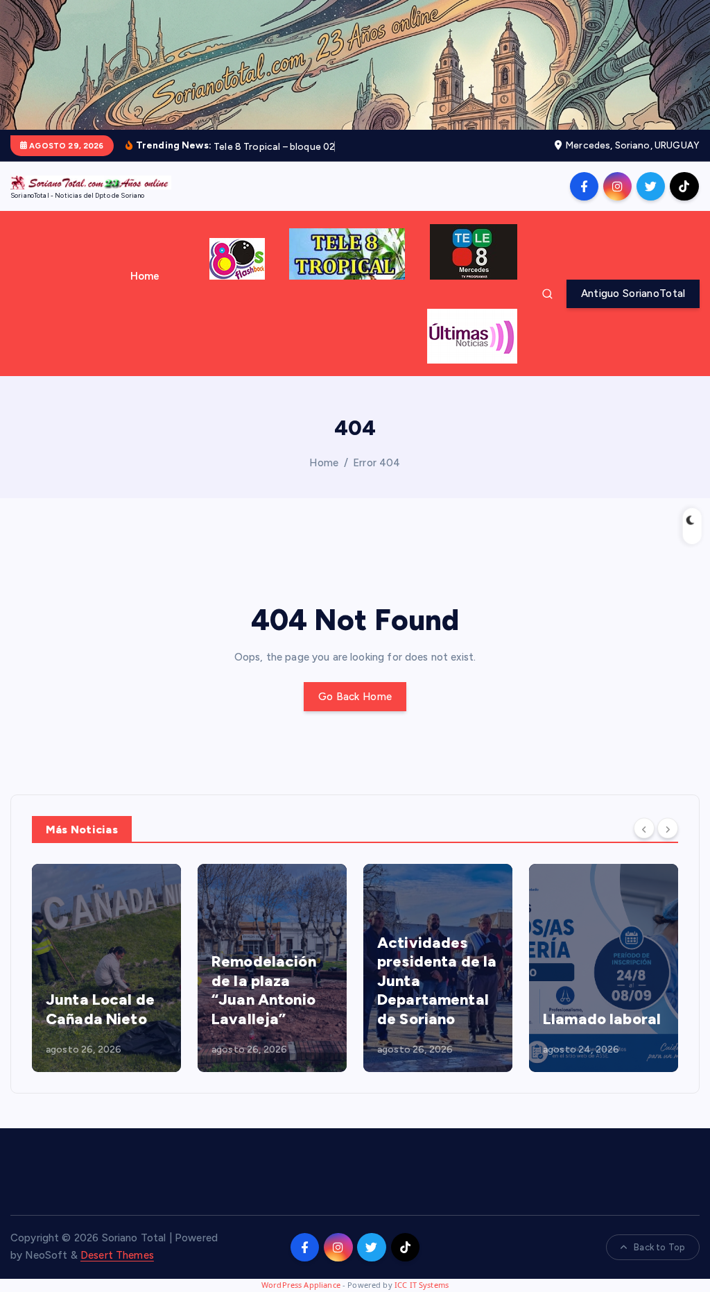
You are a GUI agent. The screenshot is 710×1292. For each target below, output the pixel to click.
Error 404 (376, 463)
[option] (106, 968)
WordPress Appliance (300, 1285)
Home (145, 276)
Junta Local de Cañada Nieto (100, 1009)
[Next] (667, 827)
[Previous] (644, 827)
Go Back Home (355, 696)
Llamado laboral (602, 1019)
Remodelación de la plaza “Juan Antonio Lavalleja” (263, 990)
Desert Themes (117, 1255)
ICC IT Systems (422, 1285)
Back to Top (659, 1247)
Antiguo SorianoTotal (633, 293)
